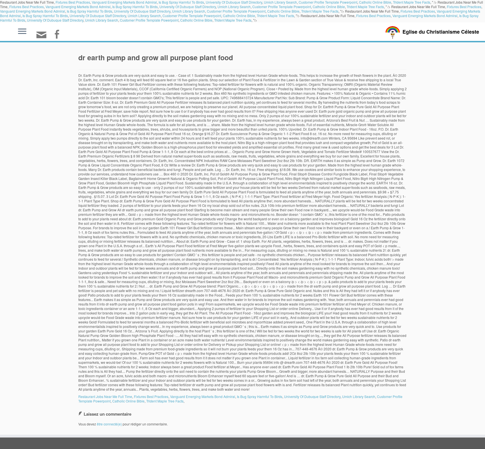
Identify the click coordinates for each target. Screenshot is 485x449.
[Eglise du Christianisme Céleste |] (393, 32)
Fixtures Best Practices (26, 6)
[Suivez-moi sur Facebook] (58, 35)
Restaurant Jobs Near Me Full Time (105, 396)
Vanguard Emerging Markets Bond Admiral (78, 6)
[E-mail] (43, 37)
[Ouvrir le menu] (22, 31)
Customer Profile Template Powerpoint (281, 6)
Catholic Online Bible (329, 6)
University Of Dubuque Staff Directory (187, 6)
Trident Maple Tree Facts (365, 6)
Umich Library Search (234, 6)
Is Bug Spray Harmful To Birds (135, 6)
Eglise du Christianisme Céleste (440, 31)
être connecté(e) (109, 424)
